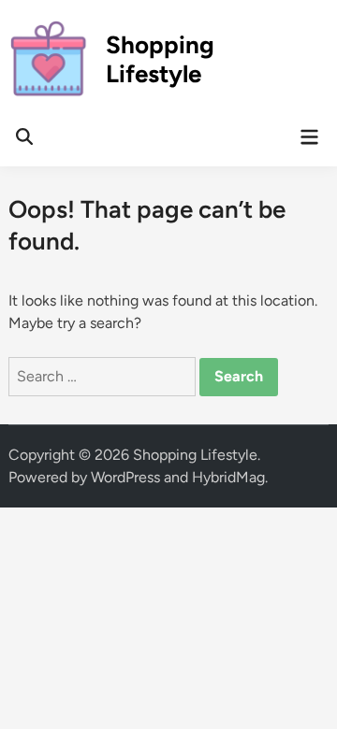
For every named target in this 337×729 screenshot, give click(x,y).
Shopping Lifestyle (160, 59)
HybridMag (228, 477)
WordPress (125, 477)
